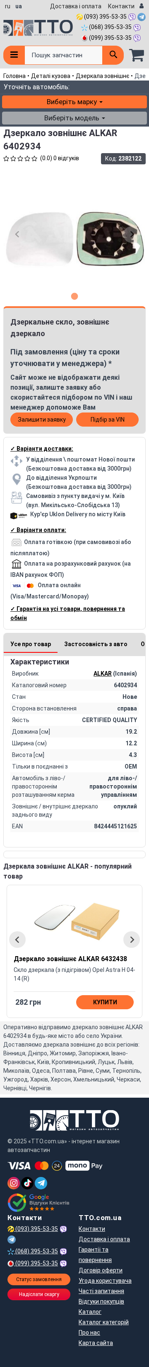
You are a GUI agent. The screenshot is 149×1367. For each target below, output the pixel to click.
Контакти (121, 6)
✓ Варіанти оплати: (38, 530)
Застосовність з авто (95, 644)
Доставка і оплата (75, 6)
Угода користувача (105, 1280)
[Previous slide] (17, 234)
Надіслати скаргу (39, 1294)
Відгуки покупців (101, 1301)
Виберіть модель (72, 118)
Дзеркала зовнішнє (102, 76)
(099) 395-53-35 (110, 37)
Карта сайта (96, 1343)
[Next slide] (131, 234)
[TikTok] (27, 1183)
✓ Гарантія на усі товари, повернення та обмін (67, 613)
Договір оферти (101, 1270)
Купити (105, 1002)
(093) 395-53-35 (105, 16)
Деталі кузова (50, 76)
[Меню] (13, 55)
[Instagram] (13, 1183)
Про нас (89, 1332)
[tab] (74, 296)
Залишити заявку (42, 419)
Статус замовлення (39, 1279)
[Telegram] (41, 1183)
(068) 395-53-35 (110, 27)
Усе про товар (30, 644)
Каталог (90, 1311)
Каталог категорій (104, 1322)
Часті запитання (101, 1291)
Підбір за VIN (108, 419)
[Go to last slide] (17, 939)
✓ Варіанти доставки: (41, 448)
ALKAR (103, 673)
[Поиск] (113, 55)
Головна (14, 76)
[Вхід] (141, 6)
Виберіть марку (73, 102)
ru (7, 6)
